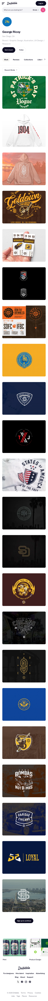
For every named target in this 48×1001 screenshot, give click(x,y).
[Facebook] (22, 982)
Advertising (40, 973)
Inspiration (30, 973)
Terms (23, 993)
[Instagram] (26, 982)
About (22, 977)
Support (30, 977)
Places (24, 996)
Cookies (38, 993)
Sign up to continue (24, 921)
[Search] (43, 10)
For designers (8, 973)
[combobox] (16, 10)
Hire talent (20, 973)
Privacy (30, 993)
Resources (33, 996)
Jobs (13, 996)
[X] (18, 982)
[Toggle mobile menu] (3, 3)
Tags (18, 996)
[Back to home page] (12, 3)
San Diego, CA (8, 36)
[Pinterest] (30, 982)
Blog (16, 977)
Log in (41, 3)
